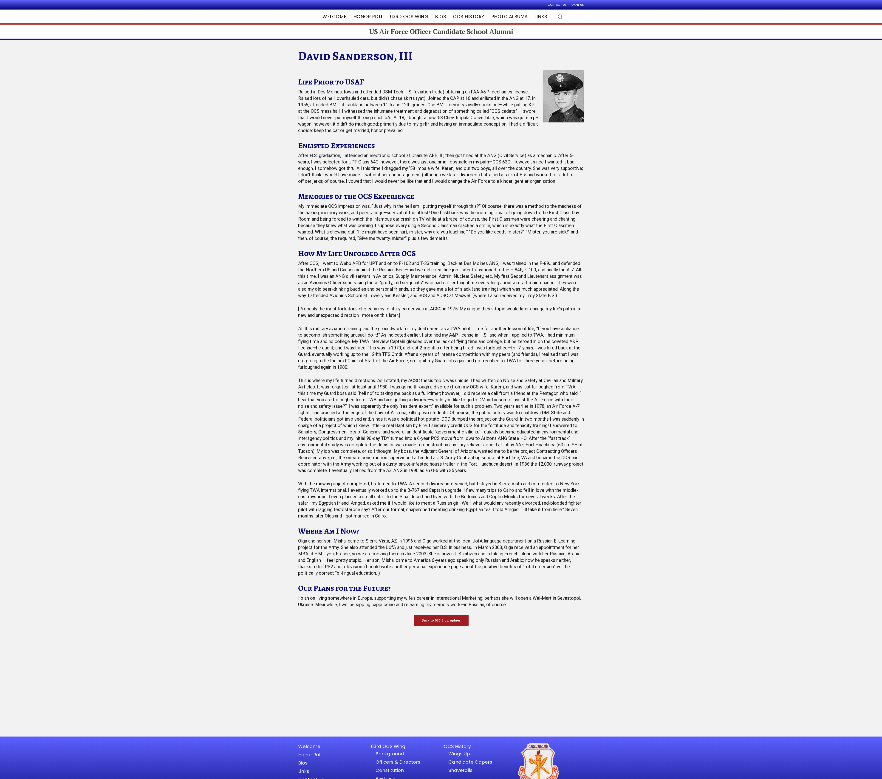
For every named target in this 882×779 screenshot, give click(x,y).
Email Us (577, 5)
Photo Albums (509, 16)
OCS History (468, 16)
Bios (440, 16)
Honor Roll (368, 16)
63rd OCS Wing (409, 16)
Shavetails (460, 770)
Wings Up (459, 754)
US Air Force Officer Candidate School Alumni (441, 31)
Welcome (334, 16)
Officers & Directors (398, 762)
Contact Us (557, 5)
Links (540, 16)
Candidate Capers (470, 762)
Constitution (390, 770)
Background (390, 754)
